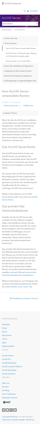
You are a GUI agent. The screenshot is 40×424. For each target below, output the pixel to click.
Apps (4, 342)
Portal (4, 328)
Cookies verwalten (18, 420)
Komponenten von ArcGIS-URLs (18, 61)
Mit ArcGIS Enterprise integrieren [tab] (18, 76)
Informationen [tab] (11, 43)
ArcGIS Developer (9, 370)
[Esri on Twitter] (3, 410)
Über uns (5, 383)
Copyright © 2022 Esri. (10, 417)
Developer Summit (9, 398)
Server (4, 332)
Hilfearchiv (28, 105)
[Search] (25, 10)
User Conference (9, 394)
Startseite (6, 324)
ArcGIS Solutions (8, 374)
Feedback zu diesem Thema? (25, 298)
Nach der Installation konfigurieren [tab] (19, 66)
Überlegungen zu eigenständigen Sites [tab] (20, 81)
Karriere (5, 387)
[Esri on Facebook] (7, 410)
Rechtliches (30, 420)
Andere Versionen (11, 106)
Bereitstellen (7, 30)
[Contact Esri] (15, 410)
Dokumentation (8, 346)
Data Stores (6, 335)
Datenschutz (6, 420)
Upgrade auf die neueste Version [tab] (18, 71)
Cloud (4, 339)
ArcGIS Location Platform (12, 366)
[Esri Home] (6, 402)
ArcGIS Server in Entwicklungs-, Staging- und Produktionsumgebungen (21, 54)
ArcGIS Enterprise (13, 3)
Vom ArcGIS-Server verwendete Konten (21, 48)
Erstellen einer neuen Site (21, 287)
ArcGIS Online (7, 356)
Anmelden (34, 11)
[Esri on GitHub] (11, 410)
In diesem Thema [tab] (10, 113)
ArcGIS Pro (6, 359)
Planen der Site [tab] (11, 38)
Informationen (19, 30)
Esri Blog (5, 390)
